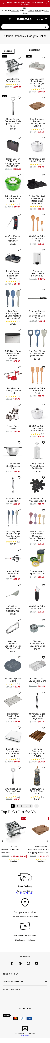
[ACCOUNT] (38, 18)
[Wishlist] (42, 19)
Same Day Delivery (34, 11)
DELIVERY (15, 11)
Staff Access (25, 1036)
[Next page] (36, 806)
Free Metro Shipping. (25, 893)
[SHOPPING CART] (46, 19)
